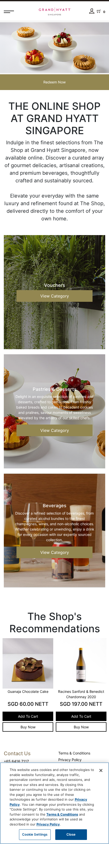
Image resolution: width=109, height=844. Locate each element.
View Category (54, 295)
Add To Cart (37, 716)
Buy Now (36, 727)
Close (71, 834)
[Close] (100, 770)
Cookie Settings (35, 834)
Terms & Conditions (74, 753)
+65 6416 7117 (16, 761)
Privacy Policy (70, 760)
